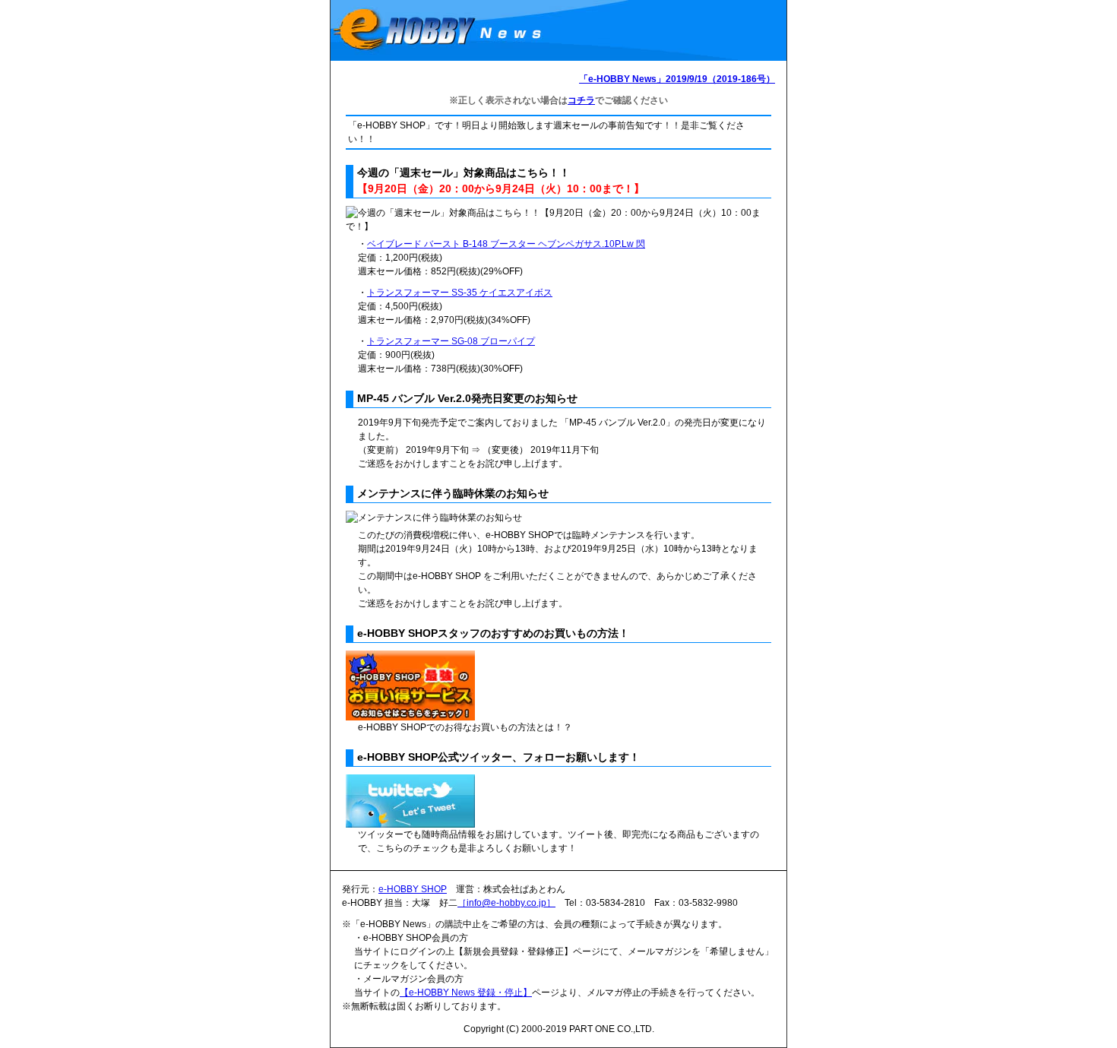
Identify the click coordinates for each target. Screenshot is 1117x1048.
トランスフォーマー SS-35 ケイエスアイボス (459, 292)
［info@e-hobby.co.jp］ (506, 903)
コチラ (581, 100)
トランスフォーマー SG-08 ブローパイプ (451, 341)
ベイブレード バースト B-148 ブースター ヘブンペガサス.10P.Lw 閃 (506, 244)
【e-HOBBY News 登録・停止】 (466, 992)
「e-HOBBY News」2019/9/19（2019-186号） (677, 79)
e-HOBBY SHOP (412, 889)
